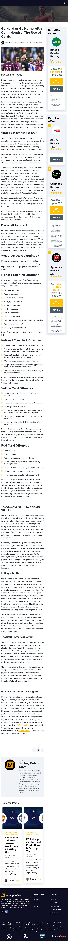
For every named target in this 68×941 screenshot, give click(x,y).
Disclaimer (53, 899)
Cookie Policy (54, 903)
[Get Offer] (56, 42)
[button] (64, 3)
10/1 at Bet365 (24, 731)
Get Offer (56, 81)
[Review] (56, 130)
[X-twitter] (2, 911)
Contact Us (37, 903)
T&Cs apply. (53, 106)
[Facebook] (6, 911)
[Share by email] (42, 750)
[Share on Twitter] (38, 750)
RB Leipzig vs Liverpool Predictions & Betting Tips (33, 845)
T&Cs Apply (59, 244)
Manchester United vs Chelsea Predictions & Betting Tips (12, 845)
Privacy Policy (55, 906)
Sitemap (36, 906)
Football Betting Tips (25, 42)
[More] (18, 880)
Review (56, 89)
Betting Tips (13, 834)
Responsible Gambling (54, 913)
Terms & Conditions (56, 909)
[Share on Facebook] (34, 750)
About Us (36, 899)
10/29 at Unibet (23, 725)
